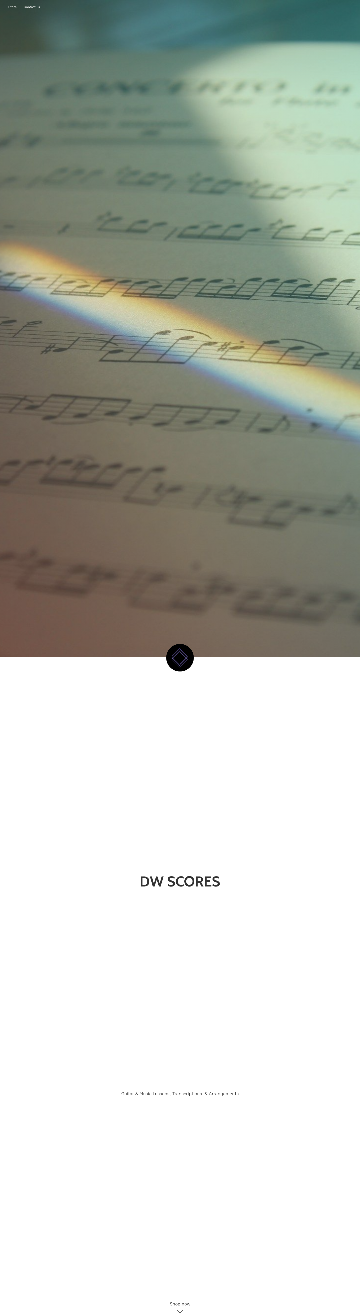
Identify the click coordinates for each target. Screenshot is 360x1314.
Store (12, 7)
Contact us (32, 7)
